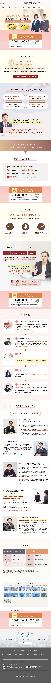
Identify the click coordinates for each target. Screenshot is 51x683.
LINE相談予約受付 (37, 43)
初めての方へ (26, 2)
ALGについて (35, 2)
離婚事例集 (30, 3)
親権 (34, 7)
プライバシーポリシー (6, 664)
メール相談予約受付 (37, 41)
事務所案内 (35, 3)
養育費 (29, 7)
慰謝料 (23, 7)
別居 (45, 7)
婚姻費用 (39, 7)
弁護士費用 (25, 3)
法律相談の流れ (8, 654)
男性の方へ (9, 7)
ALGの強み (30, 2)
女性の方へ (16, 7)
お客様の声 (42, 654)
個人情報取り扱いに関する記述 (13, 664)
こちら (19, 46)
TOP (3, 7)
